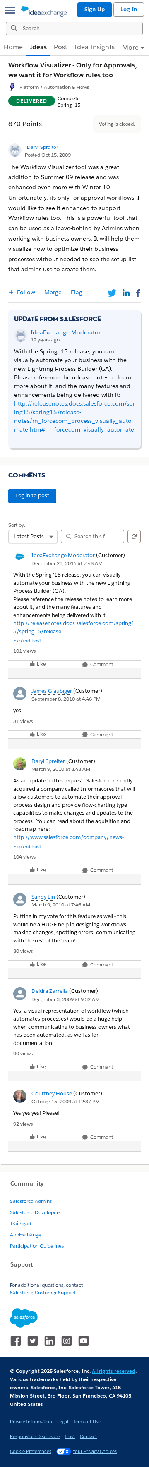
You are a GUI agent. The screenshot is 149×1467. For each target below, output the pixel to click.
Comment (101, 664)
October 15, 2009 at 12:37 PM (65, 1101)
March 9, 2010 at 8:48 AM (60, 769)
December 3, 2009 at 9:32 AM (65, 999)
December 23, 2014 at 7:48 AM (67, 563)
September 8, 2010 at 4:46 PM (66, 698)
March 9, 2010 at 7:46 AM (60, 904)
